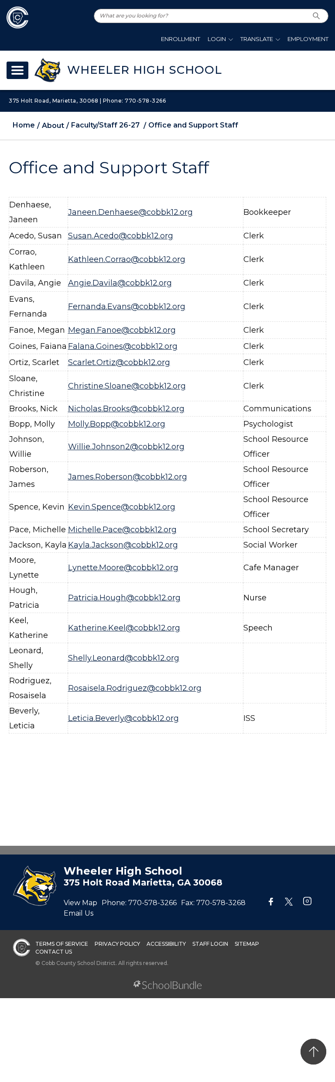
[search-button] (316, 16)
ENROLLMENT (180, 38)
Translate (256, 38)
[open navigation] (17, 70)
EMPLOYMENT (307, 38)
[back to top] (313, 1052)
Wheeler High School (144, 70)
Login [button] (217, 38)
